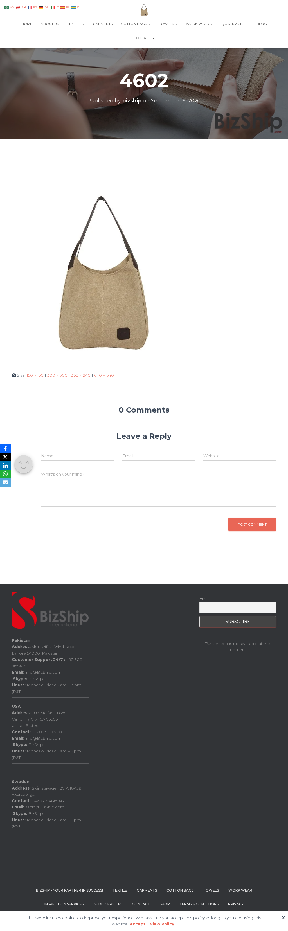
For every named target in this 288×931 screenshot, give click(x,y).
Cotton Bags (134, 24)
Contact (143, 38)
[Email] (5, 482)
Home (26, 24)
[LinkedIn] (5, 465)
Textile (74, 24)
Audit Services (107, 904)
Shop (165, 904)
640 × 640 (104, 375)
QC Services (233, 24)
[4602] (102, 273)
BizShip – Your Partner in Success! (69, 890)
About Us (50, 24)
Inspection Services (64, 904)
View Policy (162, 923)
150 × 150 (35, 375)
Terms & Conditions (199, 904)
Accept (137, 923)
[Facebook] (5, 448)
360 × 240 (81, 375)
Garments (102, 24)
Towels (167, 24)
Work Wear (198, 24)
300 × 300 (57, 375)
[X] (5, 457)
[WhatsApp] (5, 474)
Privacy (236, 904)
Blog (261, 24)
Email (204, 598)
